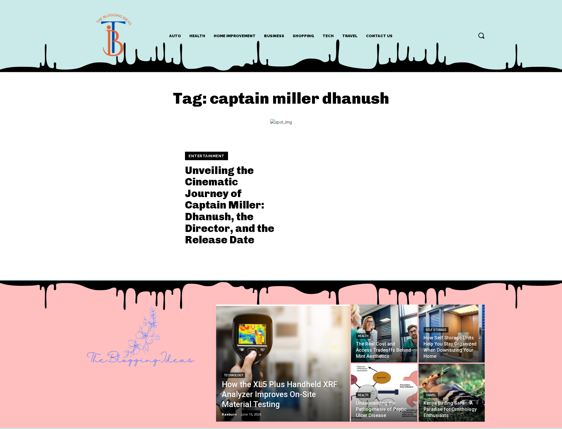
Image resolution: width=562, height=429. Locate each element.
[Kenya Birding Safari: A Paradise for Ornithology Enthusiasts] (452, 393)
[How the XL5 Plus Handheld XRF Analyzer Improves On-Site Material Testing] (283, 363)
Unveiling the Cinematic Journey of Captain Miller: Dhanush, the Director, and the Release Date (229, 205)
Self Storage (436, 329)
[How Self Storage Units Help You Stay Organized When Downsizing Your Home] (452, 334)
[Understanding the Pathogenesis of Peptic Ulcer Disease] (384, 393)
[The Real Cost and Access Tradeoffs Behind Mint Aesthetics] (384, 334)
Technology (233, 375)
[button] (481, 35)
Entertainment (207, 156)
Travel (431, 395)
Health (363, 336)
